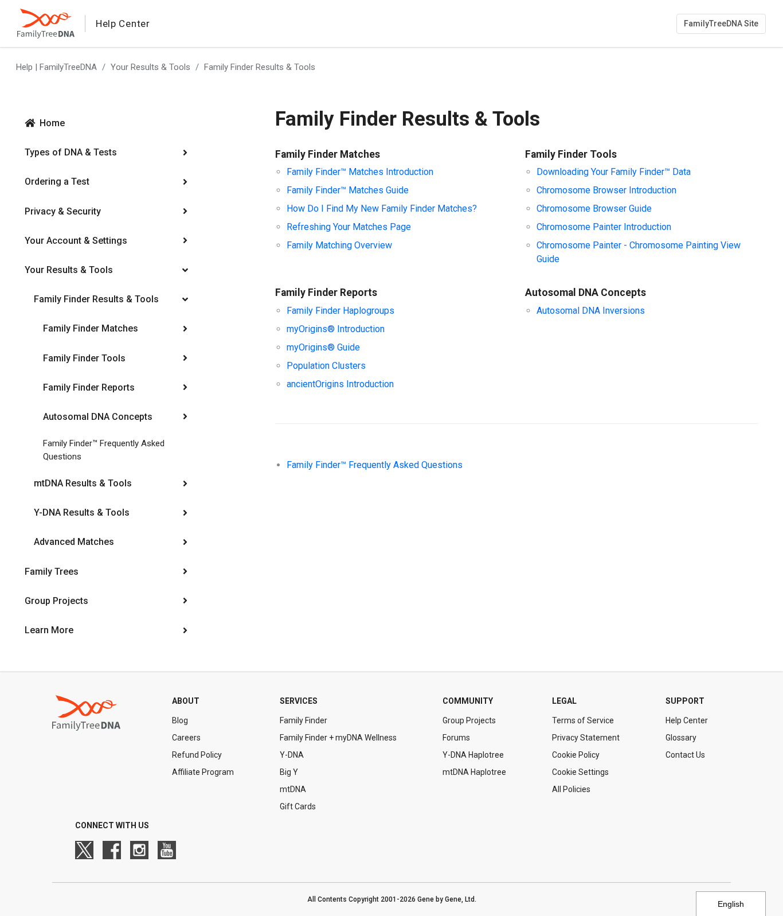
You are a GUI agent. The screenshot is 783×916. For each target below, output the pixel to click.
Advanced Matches (74, 541)
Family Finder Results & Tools (259, 67)
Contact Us (685, 754)
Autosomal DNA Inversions (591, 310)
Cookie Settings (580, 772)
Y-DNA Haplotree (473, 754)
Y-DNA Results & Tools (82, 512)
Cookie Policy (576, 754)
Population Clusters (326, 365)
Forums (456, 737)
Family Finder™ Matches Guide (348, 190)
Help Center (686, 720)
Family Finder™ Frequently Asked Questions (104, 450)
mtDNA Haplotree (474, 772)
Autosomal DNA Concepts (97, 416)
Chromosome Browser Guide (594, 208)
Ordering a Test (57, 181)
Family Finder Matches (90, 328)
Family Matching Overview (339, 245)
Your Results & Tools (150, 67)
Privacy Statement (586, 737)
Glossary (680, 737)
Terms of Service (583, 720)
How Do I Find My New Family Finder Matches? (382, 208)
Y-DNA (292, 754)
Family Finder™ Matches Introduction (360, 171)
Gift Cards (298, 806)
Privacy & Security (63, 211)
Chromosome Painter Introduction (604, 226)
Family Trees (52, 571)
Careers (186, 737)
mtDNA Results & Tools (83, 483)
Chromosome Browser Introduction (606, 190)
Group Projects (56, 600)
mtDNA (293, 789)
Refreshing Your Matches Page (349, 226)
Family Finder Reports (89, 387)
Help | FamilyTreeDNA (56, 67)
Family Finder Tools (84, 358)
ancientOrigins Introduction (340, 384)
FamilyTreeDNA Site (721, 23)
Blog (180, 720)
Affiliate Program (203, 772)
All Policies (571, 789)
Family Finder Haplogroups (340, 310)
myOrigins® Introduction (336, 328)
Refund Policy (197, 754)
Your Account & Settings (76, 240)
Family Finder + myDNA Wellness (338, 737)
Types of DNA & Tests (71, 152)
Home (52, 123)
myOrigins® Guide (323, 347)
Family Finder (303, 720)
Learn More (49, 630)
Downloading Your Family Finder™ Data (614, 171)
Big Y (289, 772)
